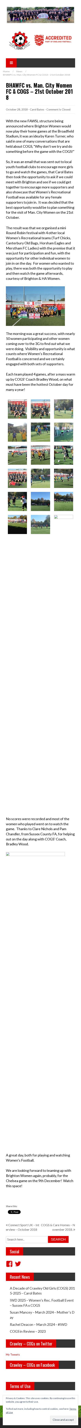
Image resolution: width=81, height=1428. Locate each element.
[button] (17, 408)
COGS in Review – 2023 (28, 1331)
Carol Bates (37, 109)
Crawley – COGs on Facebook (32, 1365)
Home (6, 71)
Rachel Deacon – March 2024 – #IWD (38, 1324)
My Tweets (13, 1354)
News (19, 71)
